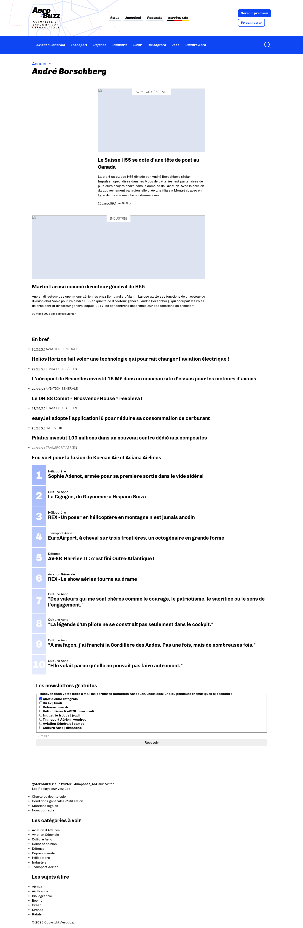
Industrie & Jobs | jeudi (61, 715)
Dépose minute (43, 853)
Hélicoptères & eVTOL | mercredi (68, 711)
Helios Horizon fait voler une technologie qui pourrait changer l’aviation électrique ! (130, 359)
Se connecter (251, 23)
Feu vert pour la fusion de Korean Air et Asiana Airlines (96, 457)
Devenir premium (254, 13)
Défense (99, 45)
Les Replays (41, 789)
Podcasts (154, 18)
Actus (114, 18)
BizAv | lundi (52, 703)
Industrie (119, 45)
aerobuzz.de (178, 18)
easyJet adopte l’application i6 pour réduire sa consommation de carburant (121, 418)
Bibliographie (42, 896)
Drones (37, 910)
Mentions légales (45, 806)
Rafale (37, 914)
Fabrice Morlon (66, 313)
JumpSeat (133, 18)
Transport (79, 45)
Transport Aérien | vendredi (64, 719)
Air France (40, 891)
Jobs (176, 45)
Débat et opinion (44, 844)
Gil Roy (126, 203)
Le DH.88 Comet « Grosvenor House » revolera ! (87, 398)
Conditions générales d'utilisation (57, 801)
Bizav (137, 45)
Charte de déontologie (49, 796)
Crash (36, 905)
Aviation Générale (50, 45)
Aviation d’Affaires (46, 830)
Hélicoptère (157, 45)
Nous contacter (44, 810)
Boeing (37, 900)
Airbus (37, 887)
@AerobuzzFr (43, 784)
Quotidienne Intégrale (60, 699)
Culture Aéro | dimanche (62, 728)
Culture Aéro (196, 45)
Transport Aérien (61, 369)
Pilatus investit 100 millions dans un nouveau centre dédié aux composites (119, 438)
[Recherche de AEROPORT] (266, 45)
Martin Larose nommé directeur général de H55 (88, 287)
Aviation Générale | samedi (63, 724)
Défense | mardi (55, 707)
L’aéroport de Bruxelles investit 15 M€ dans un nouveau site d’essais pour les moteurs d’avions (144, 379)
